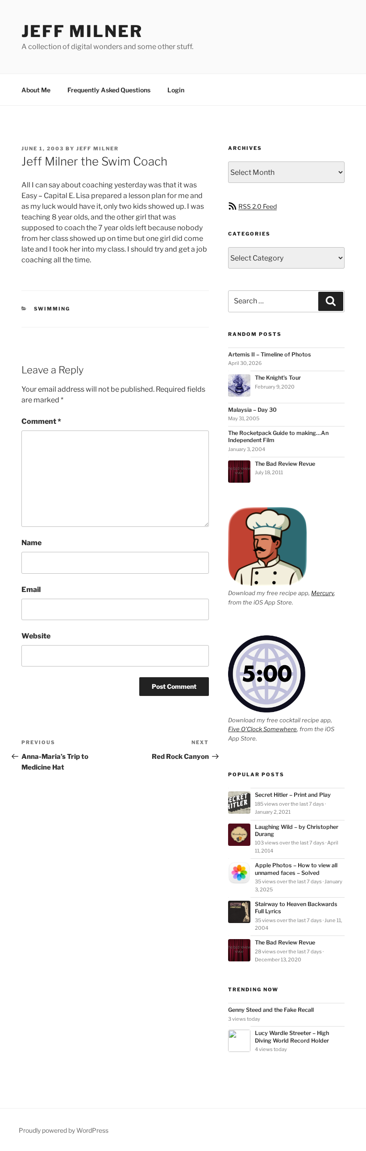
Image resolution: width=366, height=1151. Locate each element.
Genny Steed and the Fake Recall (271, 1009)
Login (175, 90)
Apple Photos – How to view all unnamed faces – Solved (296, 869)
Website (35, 636)
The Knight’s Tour (278, 377)
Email (31, 589)
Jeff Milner (82, 31)
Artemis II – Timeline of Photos (269, 354)
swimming (52, 309)
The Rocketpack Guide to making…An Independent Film (278, 436)
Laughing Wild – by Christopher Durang (296, 830)
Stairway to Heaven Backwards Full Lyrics (296, 908)
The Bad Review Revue (285, 463)
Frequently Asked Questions (108, 90)
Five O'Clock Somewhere (262, 729)
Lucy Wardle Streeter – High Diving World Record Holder (292, 1036)
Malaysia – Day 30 (252, 409)
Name (31, 542)
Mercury (322, 592)
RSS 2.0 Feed (257, 206)
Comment (41, 421)
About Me (35, 90)
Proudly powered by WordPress (63, 1130)
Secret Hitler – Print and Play (293, 794)
